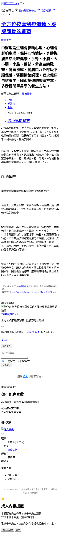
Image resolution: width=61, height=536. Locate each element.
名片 (10, 107)
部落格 (11, 103)
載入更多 (7, 346)
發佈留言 (7, 365)
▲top (4, 340)
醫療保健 (27, 93)
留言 (37, 332)
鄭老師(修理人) (9, 314)
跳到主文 (6, 40)
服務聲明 (34, 493)
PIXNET (14, 489)
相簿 (10, 100)
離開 (18, 530)
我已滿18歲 (8, 530)
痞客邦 (30, 332)
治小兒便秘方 (19, 121)
